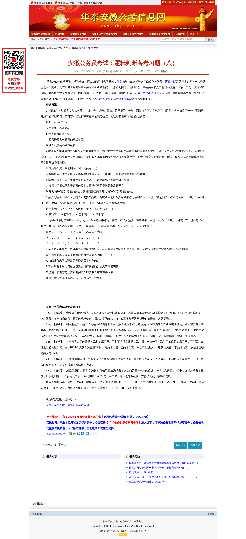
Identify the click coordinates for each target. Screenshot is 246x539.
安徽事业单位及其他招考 (104, 34)
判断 (96, 47)
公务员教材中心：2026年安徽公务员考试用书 (76, 39)
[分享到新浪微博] (74, 433)
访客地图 (166, 2)
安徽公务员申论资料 (133, 34)
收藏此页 (180, 445)
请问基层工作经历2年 (141, 472)
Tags (39, 513)
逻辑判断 (170, 81)
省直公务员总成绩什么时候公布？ (147, 481)
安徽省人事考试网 (93, 3)
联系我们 (138, 521)
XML (147, 530)
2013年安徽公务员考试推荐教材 (113, 99)
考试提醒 (195, 445)
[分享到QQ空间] (70, 433)
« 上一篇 (47, 444)
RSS (34, 513)
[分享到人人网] (83, 433)
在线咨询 (180, 34)
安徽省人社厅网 (66, 3)
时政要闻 (60, 34)
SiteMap (177, 2)
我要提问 (163, 71)
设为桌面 (188, 2)
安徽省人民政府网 (43, 3)
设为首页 (199, 2)
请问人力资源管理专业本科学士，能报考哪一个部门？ (159, 467)
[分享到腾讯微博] (78, 433)
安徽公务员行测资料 (159, 34)
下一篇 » (63, 444)
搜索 (210, 39)
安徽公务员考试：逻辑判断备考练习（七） (71, 405)
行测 (119, 81)
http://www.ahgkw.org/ (121, 526)
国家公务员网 (37, 39)
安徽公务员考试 (78, 34)
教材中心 (194, 34)
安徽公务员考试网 (40, 34)
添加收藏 (209, 2)
